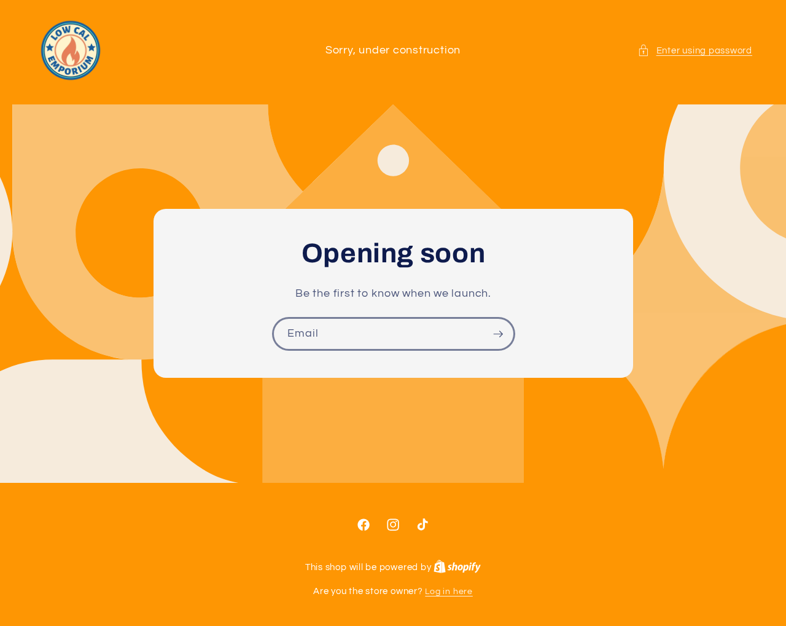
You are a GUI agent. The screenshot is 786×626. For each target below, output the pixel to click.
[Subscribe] (498, 334)
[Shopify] (457, 567)
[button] (694, 50)
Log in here (448, 591)
